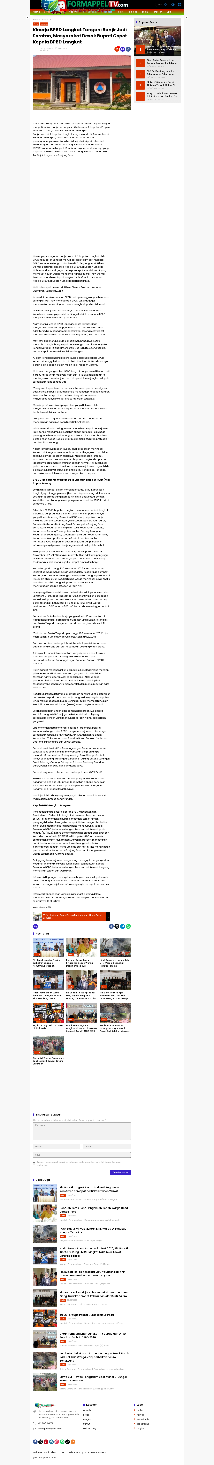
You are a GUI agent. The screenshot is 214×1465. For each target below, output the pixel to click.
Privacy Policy (76, 1452)
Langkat (44, 24)
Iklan (62, 1452)
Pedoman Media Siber (44, 1452)
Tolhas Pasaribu (46, 48)
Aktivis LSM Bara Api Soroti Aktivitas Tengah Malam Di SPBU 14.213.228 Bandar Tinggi (162, 84)
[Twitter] (116, 926)
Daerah (87, 1410)
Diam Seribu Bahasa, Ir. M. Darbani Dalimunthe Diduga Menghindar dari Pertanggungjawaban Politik (162, 61)
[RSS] (73, 1441)
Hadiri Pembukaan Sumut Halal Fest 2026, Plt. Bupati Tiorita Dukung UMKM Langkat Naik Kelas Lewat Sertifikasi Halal (47, 995)
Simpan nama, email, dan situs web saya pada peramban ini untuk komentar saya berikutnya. (79, 1164)
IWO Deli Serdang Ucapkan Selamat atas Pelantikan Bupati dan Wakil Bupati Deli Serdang (161, 73)
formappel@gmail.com (50, 1428)
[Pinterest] (46, 1441)
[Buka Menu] (179, 4)
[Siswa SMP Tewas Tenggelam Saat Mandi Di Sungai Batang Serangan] (48, 1045)
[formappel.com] (84, 4)
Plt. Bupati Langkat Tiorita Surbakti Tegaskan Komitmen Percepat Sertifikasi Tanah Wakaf (46, 963)
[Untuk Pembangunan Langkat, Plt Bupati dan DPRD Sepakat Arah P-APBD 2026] (81, 1013)
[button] (165, 4)
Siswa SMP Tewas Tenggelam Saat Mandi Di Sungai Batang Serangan (48, 1061)
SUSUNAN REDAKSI (96, 1452)
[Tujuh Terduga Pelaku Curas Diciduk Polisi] (48, 1013)
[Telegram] (122, 926)
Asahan (140, 1410)
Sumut (86, 1423)
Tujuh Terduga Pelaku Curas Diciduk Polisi (48, 1027)
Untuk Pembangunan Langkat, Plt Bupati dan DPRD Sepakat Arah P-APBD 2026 (81, 1028)
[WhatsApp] (128, 926)
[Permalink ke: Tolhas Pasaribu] (36, 49)
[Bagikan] (128, 49)
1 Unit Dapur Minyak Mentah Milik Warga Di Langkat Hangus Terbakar (114, 963)
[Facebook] (111, 926)
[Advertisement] (122, 156)
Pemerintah (143, 1419)
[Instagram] (56, 1441)
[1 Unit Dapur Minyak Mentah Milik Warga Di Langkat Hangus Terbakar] (115, 947)
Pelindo (140, 1414)
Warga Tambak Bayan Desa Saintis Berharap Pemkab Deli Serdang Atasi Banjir (162, 95)
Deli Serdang (89, 1428)
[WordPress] (51, 1441)
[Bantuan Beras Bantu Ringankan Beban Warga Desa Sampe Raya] (81, 947)
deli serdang (143, 1423)
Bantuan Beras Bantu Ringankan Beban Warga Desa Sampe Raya (79, 963)
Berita (36, 24)
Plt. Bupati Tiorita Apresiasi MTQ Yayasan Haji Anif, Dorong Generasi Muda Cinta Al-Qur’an (81, 995)
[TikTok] (67, 1441)
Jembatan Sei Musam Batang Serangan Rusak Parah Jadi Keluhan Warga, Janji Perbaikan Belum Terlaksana (114, 1028)
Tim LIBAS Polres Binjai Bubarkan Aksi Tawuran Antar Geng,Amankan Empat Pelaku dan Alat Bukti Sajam (115, 995)
